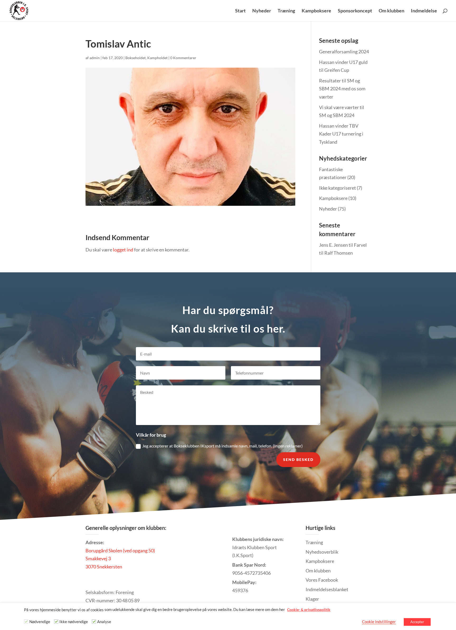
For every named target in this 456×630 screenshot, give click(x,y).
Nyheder (261, 11)
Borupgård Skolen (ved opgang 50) (120, 550)
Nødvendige (39, 621)
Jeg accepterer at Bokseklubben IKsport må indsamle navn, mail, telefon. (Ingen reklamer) (222, 445)
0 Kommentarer (183, 57)
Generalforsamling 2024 (344, 51)
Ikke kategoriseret (337, 188)
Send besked (298, 459)
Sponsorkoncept (355, 11)
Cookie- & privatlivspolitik (308, 609)
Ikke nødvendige (73, 621)
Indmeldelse (424, 11)
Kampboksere (316, 11)
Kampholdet (157, 57)
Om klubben (391, 11)
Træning (286, 11)
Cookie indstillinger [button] (379, 621)
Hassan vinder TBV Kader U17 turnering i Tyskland (341, 134)
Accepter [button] (417, 622)
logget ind (123, 250)
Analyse (104, 621)
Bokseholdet (135, 57)
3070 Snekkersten (104, 567)
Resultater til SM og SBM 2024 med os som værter (342, 89)
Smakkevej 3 (98, 558)
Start (240, 11)
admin (94, 57)
